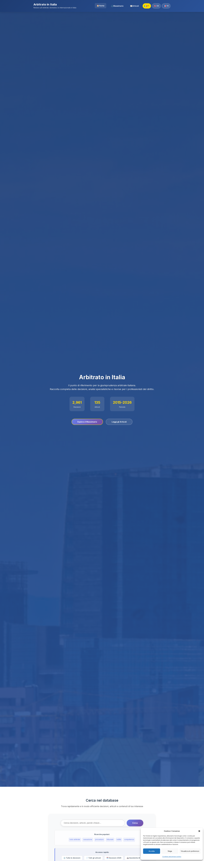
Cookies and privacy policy (171, 856)
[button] (199, 831)
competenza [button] (129, 839)
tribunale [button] (110, 839)
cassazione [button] (87, 839)
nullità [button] (119, 839)
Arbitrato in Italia (45, 4)
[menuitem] (100, 5)
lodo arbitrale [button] (75, 839)
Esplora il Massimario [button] (87, 422)
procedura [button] (99, 839)
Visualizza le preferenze (190, 851)
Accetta (152, 851)
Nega (170, 851)
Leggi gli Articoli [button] (119, 422)
